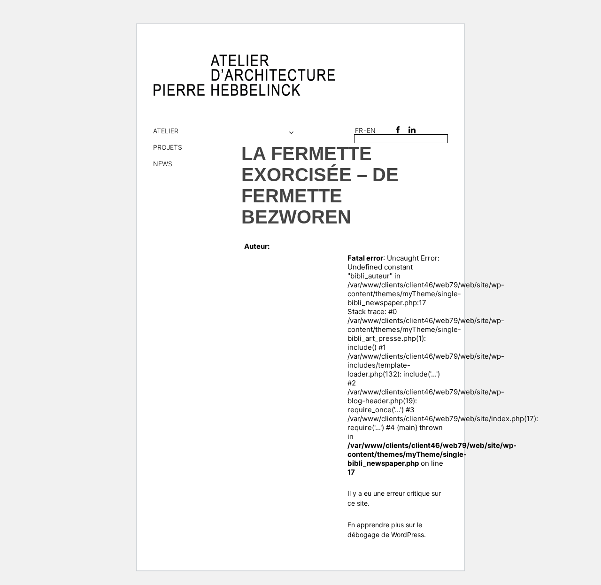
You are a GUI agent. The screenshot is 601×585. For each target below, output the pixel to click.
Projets (167, 147)
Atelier (165, 131)
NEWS (162, 164)
